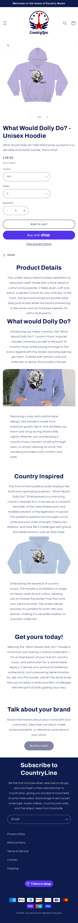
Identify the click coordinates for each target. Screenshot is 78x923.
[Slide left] (31, 117)
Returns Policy (16, 842)
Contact (12, 860)
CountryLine (32, 913)
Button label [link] (39, 745)
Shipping (13, 868)
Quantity (8, 203)
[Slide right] (47, 117)
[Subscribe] (66, 819)
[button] (5, 23)
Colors (7, 169)
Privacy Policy (16, 834)
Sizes (6, 186)
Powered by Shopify (50, 913)
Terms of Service (17, 851)
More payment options (39, 244)
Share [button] (11, 255)
